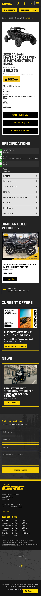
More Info (11, 279)
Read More (13, 403)
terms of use (17, 586)
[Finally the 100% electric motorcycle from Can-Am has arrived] (20, 374)
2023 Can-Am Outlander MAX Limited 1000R (19, 266)
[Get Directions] (24, 3)
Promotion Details (17, 346)
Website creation (13, 589)
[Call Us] (18, 3)
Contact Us (6, 512)
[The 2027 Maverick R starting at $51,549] (20, 318)
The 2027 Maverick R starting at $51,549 (18, 334)
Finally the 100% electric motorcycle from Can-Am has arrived (18, 392)
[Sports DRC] (7, 3)
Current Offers (17, 302)
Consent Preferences (28, 586)
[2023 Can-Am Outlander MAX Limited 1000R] (20, 246)
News (7, 358)
